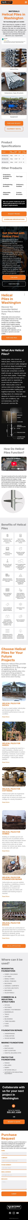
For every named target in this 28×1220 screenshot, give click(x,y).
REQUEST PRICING (14, 214)
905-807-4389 (14, 1112)
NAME (3, 1150)
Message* (4, 1179)
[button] (26, 2)
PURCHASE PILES (11, 338)
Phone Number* (6, 1164)
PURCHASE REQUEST (14, 123)
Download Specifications (14, 219)
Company (4, 1157)
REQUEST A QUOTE (14, 1122)
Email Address (6, 1172)
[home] (7, 2)
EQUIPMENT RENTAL (14, 129)
